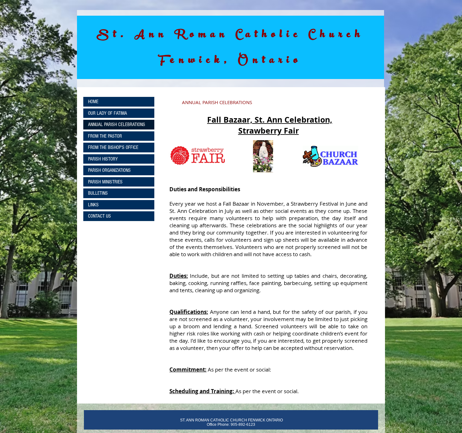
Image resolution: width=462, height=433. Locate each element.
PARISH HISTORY (103, 159)
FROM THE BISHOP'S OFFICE (113, 147)
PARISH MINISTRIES (105, 182)
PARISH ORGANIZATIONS (109, 170)
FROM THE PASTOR (105, 136)
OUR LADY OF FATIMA (107, 113)
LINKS (93, 205)
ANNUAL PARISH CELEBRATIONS (116, 124)
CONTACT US (99, 216)
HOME (93, 101)
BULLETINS (98, 193)
